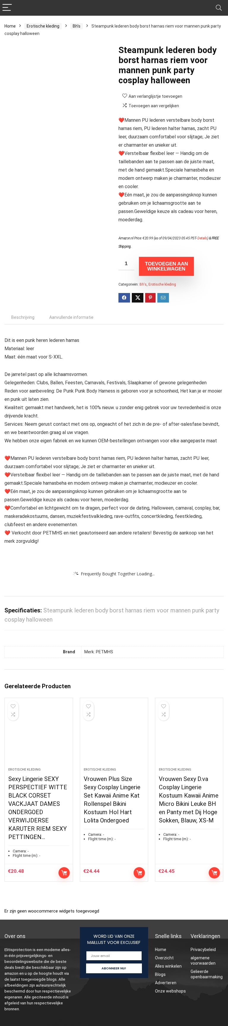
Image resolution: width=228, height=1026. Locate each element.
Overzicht (164, 957)
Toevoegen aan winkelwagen (166, 266)
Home (10, 26)
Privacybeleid (203, 949)
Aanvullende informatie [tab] (71, 317)
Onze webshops (170, 991)
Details (202, 238)
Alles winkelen (168, 966)
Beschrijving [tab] (22, 317)
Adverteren (165, 982)
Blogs (160, 974)
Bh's (76, 26)
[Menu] (7, 8)
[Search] (219, 8)
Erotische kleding (43, 26)
